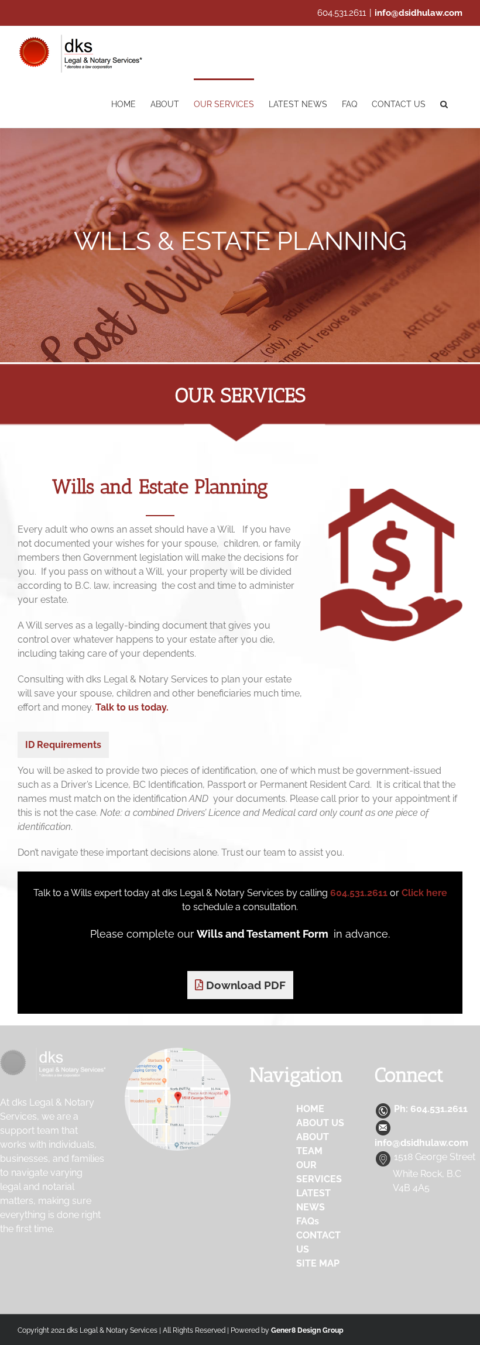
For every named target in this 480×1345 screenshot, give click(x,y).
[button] (444, 103)
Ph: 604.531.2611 (430, 1108)
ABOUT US (320, 1122)
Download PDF (244, 985)
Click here (424, 892)
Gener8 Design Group (307, 1330)
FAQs (307, 1221)
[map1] (177, 1052)
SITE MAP (318, 1263)
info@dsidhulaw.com (418, 13)
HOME (310, 1108)
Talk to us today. (132, 707)
